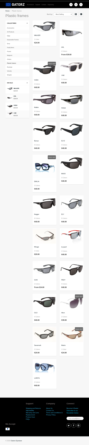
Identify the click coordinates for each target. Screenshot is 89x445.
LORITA (37, 378)
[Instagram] (78, 425)
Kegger (36, 214)
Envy (8, 43)
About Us (49, 408)
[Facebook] (73, 425)
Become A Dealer (72, 408)
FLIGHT (64, 247)
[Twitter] (69, 425)
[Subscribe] (81, 418)
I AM (62, 75)
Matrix (63, 345)
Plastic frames (11, 63)
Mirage (36, 247)
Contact (44, 4)
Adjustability (30, 410)
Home (7, 11)
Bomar (36, 141)
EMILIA (36, 181)
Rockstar (9, 67)
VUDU (36, 80)
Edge (8, 36)
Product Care (30, 417)
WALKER (37, 35)
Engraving (51, 4)
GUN (36, 280)
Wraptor (9, 75)
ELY (62, 214)
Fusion (9, 51)
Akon (63, 313)
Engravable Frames (13, 40)
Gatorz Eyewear (16, 441)
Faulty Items (10, 47)
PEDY (63, 280)
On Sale (10, 83)
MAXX (63, 173)
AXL (62, 47)
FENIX (63, 108)
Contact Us (50, 410)
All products (30, 4)
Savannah (37, 345)
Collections (11, 23)
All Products (10, 32)
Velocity (9, 71)
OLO (35, 313)
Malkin (36, 107)
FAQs (28, 419)
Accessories (10, 28)
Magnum (9, 55)
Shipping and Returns (33, 408)
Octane (9, 59)
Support (37, 4)
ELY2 (63, 141)
